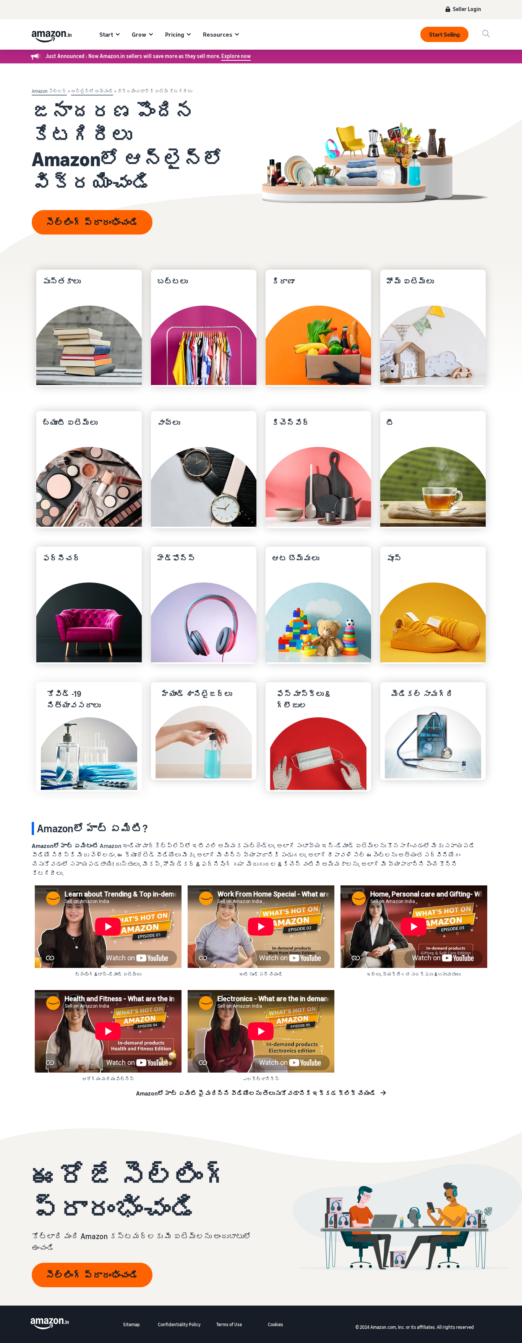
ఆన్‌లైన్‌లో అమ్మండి (92, 91)
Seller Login (467, 9)
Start (106, 34)
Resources (217, 34)
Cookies (275, 1324)
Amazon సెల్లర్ (49, 91)
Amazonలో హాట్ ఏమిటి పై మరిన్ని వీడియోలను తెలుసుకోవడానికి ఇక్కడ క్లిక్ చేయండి (256, 1093)
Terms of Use (229, 1324)
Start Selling (444, 34)
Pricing (174, 34)
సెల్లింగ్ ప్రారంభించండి (92, 222)
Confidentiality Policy (179, 1324)
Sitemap (131, 1324)
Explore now (236, 56)
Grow (139, 34)
